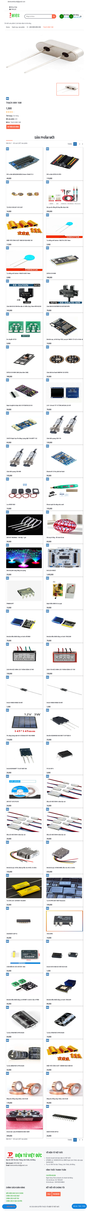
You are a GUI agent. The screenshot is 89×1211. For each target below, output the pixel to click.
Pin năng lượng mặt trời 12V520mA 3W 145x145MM (21, 735)
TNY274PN (50, 934)
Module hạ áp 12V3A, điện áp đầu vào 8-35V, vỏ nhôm (21, 867)
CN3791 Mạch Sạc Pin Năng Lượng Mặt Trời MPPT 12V (22, 438)
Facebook (56, 1194)
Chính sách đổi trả (12, 1198)
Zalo (49, 1194)
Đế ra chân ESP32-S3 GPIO (54, 174)
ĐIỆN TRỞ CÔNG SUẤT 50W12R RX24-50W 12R (19, 240)
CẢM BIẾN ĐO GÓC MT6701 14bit (16, 967)
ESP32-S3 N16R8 (51, 273)
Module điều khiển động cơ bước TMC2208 (59, 636)
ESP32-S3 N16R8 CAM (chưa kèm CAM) (17, 372)
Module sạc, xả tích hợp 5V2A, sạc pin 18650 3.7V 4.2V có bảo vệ (65, 339)
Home (8, 27)
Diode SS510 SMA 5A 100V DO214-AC (57, 967)
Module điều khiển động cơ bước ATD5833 (18, 636)
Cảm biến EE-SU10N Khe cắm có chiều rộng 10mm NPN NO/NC (24, 306)
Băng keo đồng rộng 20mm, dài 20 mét (17, 1099)
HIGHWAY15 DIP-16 (12, 934)
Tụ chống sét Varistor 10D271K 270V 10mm (58, 240)
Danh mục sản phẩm (18, 27)
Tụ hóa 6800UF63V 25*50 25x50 (15, 1066)
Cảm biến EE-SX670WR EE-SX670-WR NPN (58, 306)
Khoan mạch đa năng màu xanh (55, 504)
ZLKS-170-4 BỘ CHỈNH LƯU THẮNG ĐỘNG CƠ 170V (61, 669)
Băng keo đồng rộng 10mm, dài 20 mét (57, 1099)
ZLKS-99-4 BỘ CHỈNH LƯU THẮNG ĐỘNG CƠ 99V (20, 669)
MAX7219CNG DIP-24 (52, 1132)
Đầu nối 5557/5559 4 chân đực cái (16, 834)
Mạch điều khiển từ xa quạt (54, 603)
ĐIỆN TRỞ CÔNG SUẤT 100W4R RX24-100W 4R (60, 1066)
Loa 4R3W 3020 (11, 504)
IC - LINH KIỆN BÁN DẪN (34, 27)
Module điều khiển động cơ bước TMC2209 (59, 1000)
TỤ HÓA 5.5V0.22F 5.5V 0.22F (15, 207)
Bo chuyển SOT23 (11, 339)
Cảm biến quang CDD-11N (54, 438)
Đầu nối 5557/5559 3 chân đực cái (56, 801)
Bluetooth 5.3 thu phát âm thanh (55, 471)
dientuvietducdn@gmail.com (17, 1165)
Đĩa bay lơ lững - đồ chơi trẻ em (55, 537)
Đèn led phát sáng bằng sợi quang (16, 570)
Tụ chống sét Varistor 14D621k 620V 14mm (18, 273)
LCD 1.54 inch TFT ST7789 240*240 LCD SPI (59, 405)
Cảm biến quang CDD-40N (14, 471)
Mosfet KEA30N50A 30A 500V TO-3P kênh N (59, 735)
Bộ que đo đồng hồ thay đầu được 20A (57, 207)
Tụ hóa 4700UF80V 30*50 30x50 (15, 1032)
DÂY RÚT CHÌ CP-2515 (13, 801)
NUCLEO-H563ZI (51, 570)
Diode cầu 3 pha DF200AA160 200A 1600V (18, 1132)
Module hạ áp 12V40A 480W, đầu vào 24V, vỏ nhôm (61, 867)
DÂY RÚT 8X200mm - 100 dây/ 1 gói (16, 537)
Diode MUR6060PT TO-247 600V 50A (17, 768)
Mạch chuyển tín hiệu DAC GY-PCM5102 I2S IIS (19, 405)
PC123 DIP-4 (50, 768)
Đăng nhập (13, 7)
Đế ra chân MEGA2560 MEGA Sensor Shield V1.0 (20, 174)
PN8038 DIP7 (10, 603)
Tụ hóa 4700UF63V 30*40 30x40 (55, 1032)
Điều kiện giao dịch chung (14, 1193)
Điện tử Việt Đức (53, 1207)
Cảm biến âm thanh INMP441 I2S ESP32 (57, 372)
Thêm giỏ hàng (14, 127)
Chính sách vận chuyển (14, 1201)
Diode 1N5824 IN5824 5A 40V (55, 702)
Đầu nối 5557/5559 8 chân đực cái (56, 834)
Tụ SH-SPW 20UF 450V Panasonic (56, 900)
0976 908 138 (14, 1163)
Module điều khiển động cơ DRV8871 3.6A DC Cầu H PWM (23, 1000)
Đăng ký (13, 9)
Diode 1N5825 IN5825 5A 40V (15, 702)
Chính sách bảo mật (13, 1196)
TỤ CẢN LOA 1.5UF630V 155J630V (16, 900)
